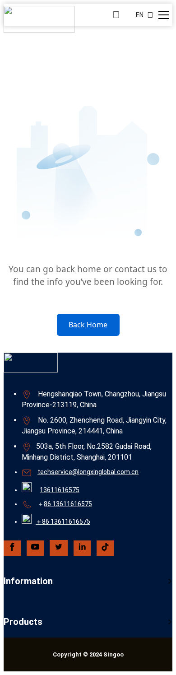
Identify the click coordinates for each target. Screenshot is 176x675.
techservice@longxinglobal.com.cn (88, 471)
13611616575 (59, 489)
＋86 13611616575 (63, 521)
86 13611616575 (68, 503)
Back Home (88, 325)
